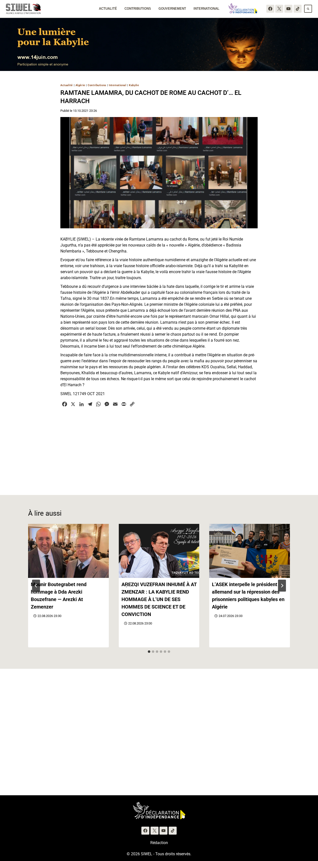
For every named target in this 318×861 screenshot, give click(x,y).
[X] (279, 9)
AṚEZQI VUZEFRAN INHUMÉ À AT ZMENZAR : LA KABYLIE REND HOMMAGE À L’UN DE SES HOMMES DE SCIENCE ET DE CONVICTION (159, 599)
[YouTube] (288, 9)
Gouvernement (172, 8)
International (206, 8)
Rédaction (159, 842)
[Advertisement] (159, 448)
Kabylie (134, 85)
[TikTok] (298, 9)
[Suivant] (282, 586)
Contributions (137, 8)
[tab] (149, 651)
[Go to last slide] (36, 586)
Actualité (108, 8)
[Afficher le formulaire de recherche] (308, 9)
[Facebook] (270, 9)
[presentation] (68, 551)
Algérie (80, 85)
